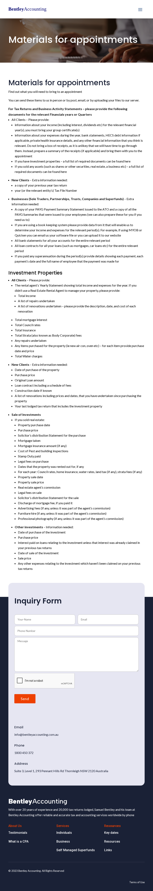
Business (63, 841)
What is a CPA (18, 841)
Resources (112, 841)
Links (108, 850)
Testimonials (17, 833)
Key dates (111, 833)
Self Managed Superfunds (75, 850)
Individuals (64, 833)
